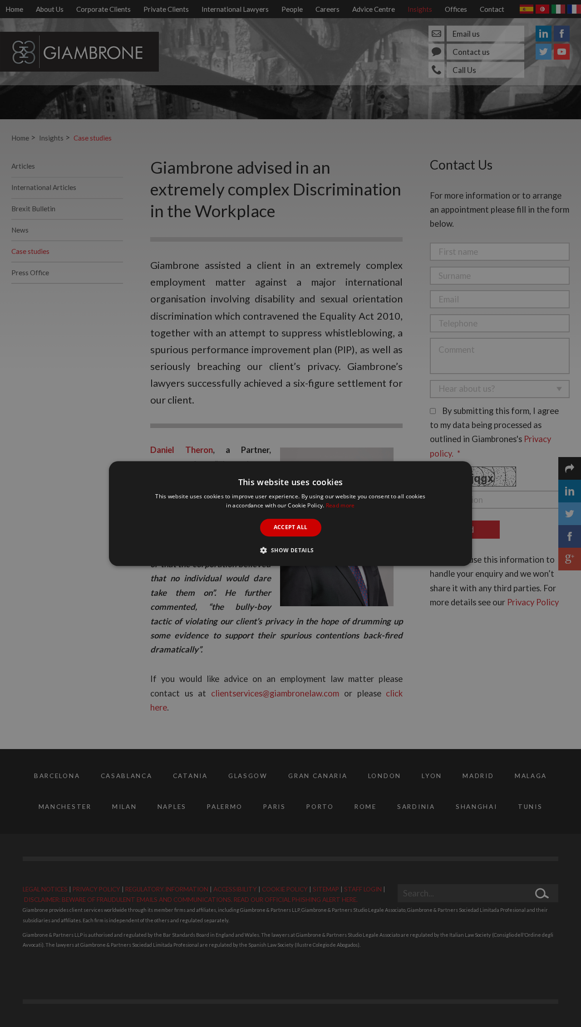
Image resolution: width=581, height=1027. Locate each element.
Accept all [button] (291, 527)
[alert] (290, 513)
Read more (340, 505)
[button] (290, 550)
